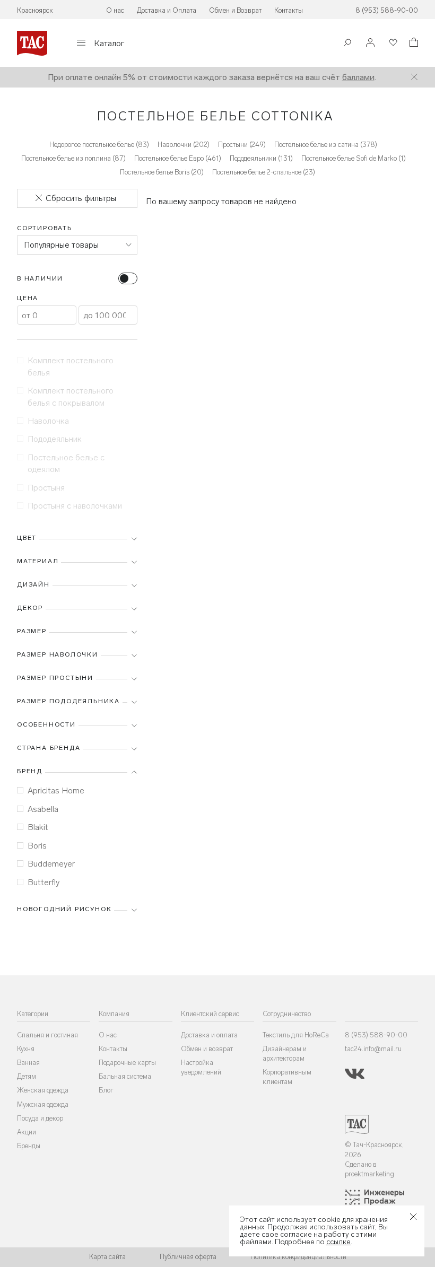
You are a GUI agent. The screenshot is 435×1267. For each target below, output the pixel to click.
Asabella (43, 809)
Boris (37, 846)
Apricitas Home (56, 790)
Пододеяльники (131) (261, 158)
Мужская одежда (42, 1104)
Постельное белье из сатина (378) (325, 144)
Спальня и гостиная (47, 1035)
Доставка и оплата (209, 1035)
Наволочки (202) (184, 144)
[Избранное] (392, 43)
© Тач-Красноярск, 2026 (374, 1149)
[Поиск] (347, 44)
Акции (26, 1132)
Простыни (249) (242, 144)
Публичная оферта (188, 1257)
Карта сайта (107, 1257)
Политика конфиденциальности (298, 1257)
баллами (358, 77)
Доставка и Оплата (166, 10)
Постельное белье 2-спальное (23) (263, 172)
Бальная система (125, 1076)
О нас (115, 10)
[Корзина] (412, 44)
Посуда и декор (40, 1118)
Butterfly (43, 882)
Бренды (28, 1146)
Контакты (288, 10)
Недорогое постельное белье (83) (99, 144)
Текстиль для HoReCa (296, 1035)
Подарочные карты (127, 1063)
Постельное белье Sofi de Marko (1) (353, 158)
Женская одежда (42, 1090)
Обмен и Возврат (235, 10)
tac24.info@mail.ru (373, 1049)
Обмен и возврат (207, 1049)
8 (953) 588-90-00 (386, 10)
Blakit (38, 827)
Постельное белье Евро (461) (177, 158)
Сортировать (44, 228)
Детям (26, 1076)
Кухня (25, 1049)
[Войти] (370, 43)
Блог (106, 1090)
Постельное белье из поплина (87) (73, 158)
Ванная (28, 1063)
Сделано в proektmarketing (369, 1169)
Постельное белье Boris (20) (162, 172)
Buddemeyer (51, 864)
